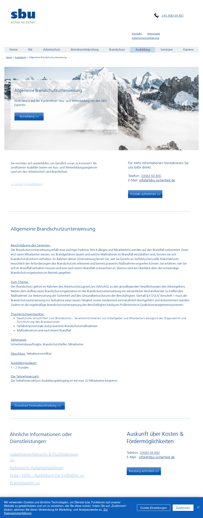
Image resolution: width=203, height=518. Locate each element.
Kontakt (137, 33)
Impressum (153, 33)
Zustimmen (183, 508)
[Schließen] (198, 507)
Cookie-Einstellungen (153, 508)
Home (9, 57)
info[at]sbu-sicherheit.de (157, 180)
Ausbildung (20, 57)
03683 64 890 (151, 176)
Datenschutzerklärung (145, 38)
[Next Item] (191, 108)
